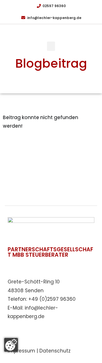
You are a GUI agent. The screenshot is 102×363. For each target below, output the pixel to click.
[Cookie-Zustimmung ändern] (11, 345)
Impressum (21, 350)
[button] (51, 46)
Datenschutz (55, 350)
